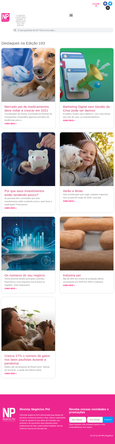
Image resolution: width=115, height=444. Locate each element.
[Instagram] (108, 8)
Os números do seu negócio (24, 275)
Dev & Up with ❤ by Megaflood (101, 436)
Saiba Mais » (10, 124)
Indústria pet (72, 275)
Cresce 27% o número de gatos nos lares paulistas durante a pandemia (27, 359)
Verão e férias (73, 191)
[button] (71, 15)
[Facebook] (105, 3)
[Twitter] (110, 3)
